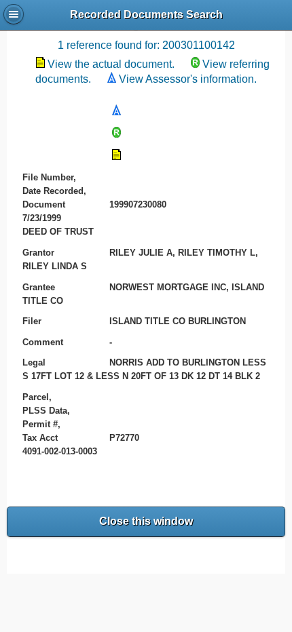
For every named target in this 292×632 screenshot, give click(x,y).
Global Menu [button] (13, 14)
